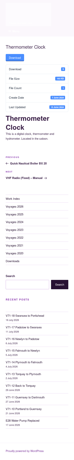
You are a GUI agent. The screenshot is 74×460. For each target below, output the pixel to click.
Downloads (13, 261)
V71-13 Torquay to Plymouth (23, 374)
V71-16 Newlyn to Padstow (22, 339)
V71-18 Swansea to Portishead (25, 315)
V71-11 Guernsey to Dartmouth (25, 397)
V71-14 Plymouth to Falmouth (24, 362)
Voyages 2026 (14, 206)
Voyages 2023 (14, 230)
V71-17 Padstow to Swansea (24, 327)
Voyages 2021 (14, 245)
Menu (16, 31)
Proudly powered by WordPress (25, 451)
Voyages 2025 (14, 214)
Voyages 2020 (14, 253)
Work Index (13, 199)
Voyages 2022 (14, 237)
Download (15, 58)
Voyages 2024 (14, 222)
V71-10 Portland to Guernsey (24, 409)
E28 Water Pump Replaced (22, 420)
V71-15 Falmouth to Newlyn (23, 350)
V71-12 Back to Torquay (21, 385)
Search (10, 276)
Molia (12, 5)
